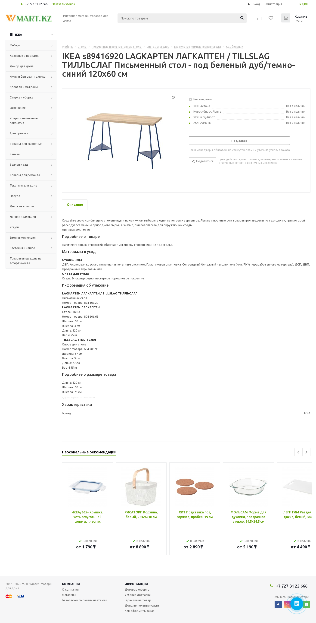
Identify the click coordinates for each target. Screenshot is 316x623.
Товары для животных (26, 143)
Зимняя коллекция (23, 237)
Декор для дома (22, 66)
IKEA (18, 34)
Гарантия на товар (138, 600)
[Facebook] (278, 604)
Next (306, 452)
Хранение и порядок (24, 55)
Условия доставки (138, 594)
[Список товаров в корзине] (295, 21)
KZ (302, 4)
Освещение (18, 107)
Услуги (14, 227)
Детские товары (22, 206)
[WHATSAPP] (306, 604)
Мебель (15, 45)
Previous (298, 452)
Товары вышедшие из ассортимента (25, 261)
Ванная (15, 154)
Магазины (69, 594)
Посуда (15, 195)
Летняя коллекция (23, 216)
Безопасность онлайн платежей (84, 600)
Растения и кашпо (22, 248)
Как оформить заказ (140, 610)
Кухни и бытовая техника (28, 76)
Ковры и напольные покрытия (24, 120)
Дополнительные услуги (142, 605)
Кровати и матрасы (24, 87)
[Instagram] (287, 604)
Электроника (19, 133)
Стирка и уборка (21, 97)
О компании (70, 589)
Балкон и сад (19, 164)
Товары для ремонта (25, 175)
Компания (71, 583)
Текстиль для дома (23, 185)
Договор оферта (137, 589)
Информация (136, 583)
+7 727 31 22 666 (36, 4)
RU (306, 4)
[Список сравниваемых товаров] (259, 19)
